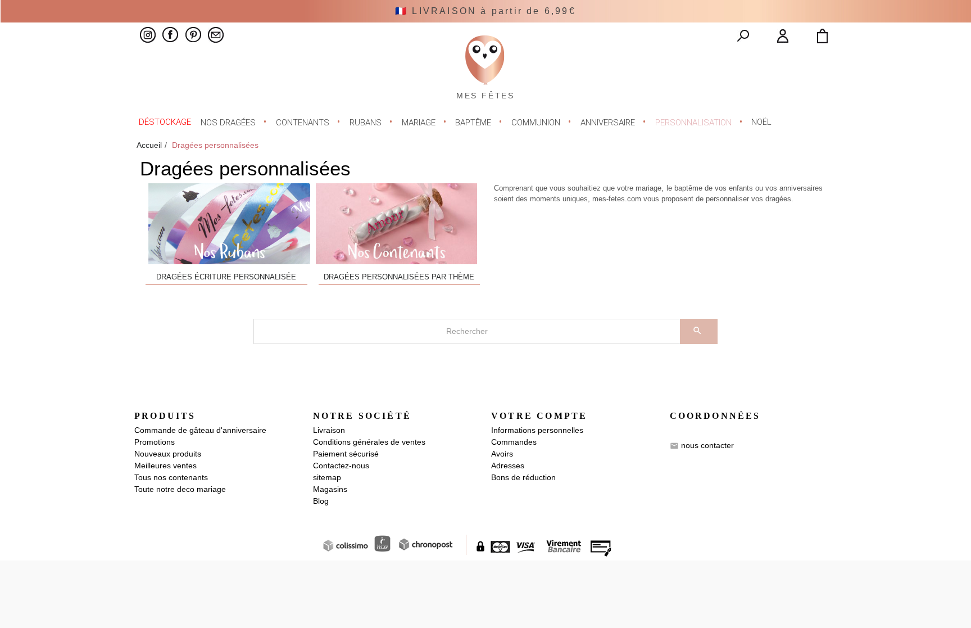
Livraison (329, 430)
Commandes (514, 441)
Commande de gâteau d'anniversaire (200, 430)
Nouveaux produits (167, 453)
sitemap (327, 477)
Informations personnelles (537, 430)
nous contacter (707, 445)
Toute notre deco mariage (180, 489)
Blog (321, 500)
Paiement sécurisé (346, 453)
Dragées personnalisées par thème (399, 277)
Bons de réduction (523, 477)
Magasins (330, 489)
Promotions (154, 441)
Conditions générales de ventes (369, 441)
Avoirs (502, 453)
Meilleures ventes (165, 465)
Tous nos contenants (171, 477)
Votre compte (539, 416)
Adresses (507, 465)
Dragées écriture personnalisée (226, 277)
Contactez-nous (341, 465)
